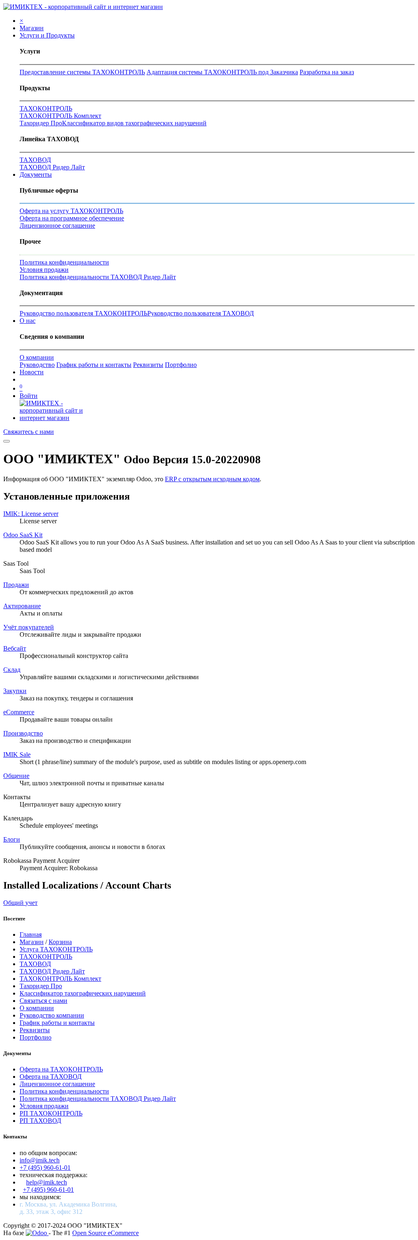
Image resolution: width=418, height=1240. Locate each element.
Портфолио (181, 364)
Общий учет (20, 902)
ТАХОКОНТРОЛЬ (46, 108)
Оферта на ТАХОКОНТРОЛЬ (61, 1069)
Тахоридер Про (41, 123)
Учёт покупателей (28, 627)
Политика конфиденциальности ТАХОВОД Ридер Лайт (98, 276)
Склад (11, 669)
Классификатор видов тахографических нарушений (134, 123)
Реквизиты (148, 364)
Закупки (15, 690)
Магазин (32, 941)
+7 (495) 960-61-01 (45, 1167)
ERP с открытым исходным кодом (212, 479)
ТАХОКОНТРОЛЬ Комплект (60, 115)
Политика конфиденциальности (64, 262)
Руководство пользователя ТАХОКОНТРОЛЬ (83, 313)
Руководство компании (52, 1015)
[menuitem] (32, 27)
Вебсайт (14, 648)
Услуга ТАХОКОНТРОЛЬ (56, 949)
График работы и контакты (93, 364)
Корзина (60, 941)
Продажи (16, 584)
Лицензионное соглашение (57, 225)
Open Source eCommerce (105, 1232)
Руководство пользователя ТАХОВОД (200, 313)
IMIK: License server (30, 513)
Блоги (11, 839)
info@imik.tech (40, 1160)
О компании (37, 357)
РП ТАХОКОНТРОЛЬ (51, 1113)
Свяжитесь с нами (28, 431)
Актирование (22, 605)
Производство (23, 733)
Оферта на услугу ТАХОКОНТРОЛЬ (71, 210)
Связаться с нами (43, 1000)
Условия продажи (44, 269)
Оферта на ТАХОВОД (51, 1076)
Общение (16, 775)
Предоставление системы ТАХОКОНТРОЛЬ (82, 72)
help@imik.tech (46, 1182)
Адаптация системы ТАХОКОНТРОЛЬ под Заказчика (222, 72)
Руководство (37, 364)
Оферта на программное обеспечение (72, 218)
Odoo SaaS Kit (22, 534)
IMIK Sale (17, 754)
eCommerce (18, 712)
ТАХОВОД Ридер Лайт (52, 167)
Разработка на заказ (327, 72)
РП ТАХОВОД (40, 1120)
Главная (31, 934)
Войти (29, 395)
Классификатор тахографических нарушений (83, 993)
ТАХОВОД (35, 159)
